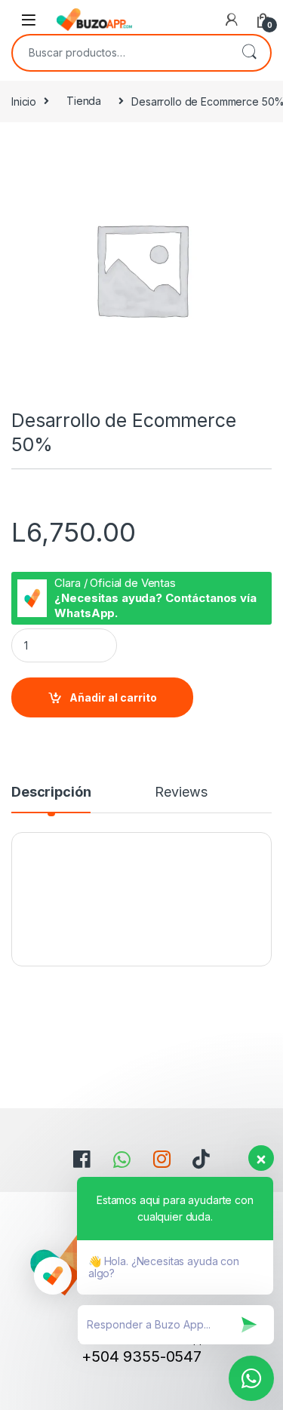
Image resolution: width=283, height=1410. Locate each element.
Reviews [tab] (181, 792)
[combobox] (120, 52)
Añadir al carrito (113, 697)
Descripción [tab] (51, 792)
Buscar (249, 52)
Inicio (23, 100)
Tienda (83, 100)
